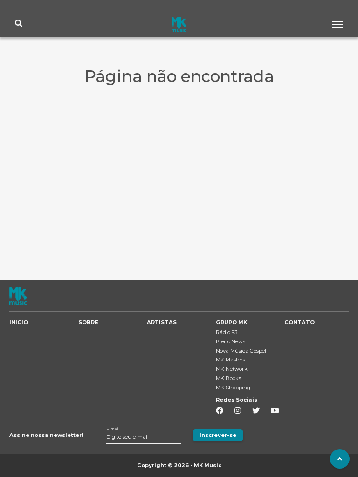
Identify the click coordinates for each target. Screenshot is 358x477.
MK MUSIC (179, 24)
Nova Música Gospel (241, 351)
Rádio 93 (226, 332)
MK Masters (230, 359)
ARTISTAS (162, 322)
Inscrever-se (218, 435)
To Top (340, 459)
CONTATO (299, 322)
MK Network (232, 369)
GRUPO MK (231, 322)
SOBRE (88, 322)
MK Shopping (233, 387)
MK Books (228, 378)
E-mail (113, 429)
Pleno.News (230, 341)
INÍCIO (18, 322)
